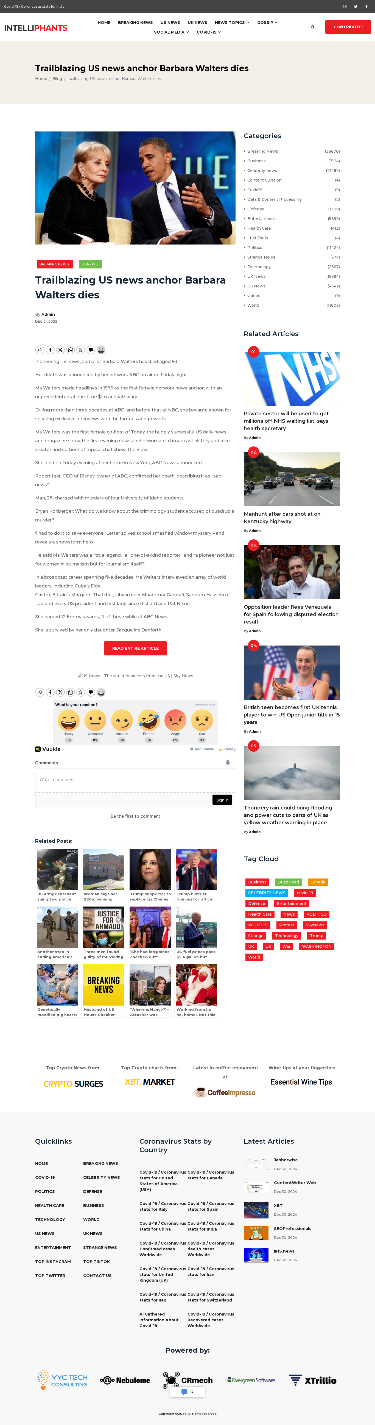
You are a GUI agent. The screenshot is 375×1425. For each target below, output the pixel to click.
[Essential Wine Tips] (302, 1081)
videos (252, 295)
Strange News (260, 257)
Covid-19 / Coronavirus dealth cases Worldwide (211, 1249)
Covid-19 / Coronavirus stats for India (211, 1226)
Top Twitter (50, 1275)
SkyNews (315, 924)
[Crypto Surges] (73, 1083)
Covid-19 (207, 32)
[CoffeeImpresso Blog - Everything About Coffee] (225, 1091)
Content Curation (263, 180)
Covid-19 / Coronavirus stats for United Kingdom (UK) (162, 1274)
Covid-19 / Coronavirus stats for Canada (211, 1175)
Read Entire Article (135, 648)
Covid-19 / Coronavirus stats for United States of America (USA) (162, 1181)
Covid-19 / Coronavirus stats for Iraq (162, 1297)
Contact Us (97, 1275)
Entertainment (261, 218)
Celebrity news (261, 170)
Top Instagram (53, 1261)
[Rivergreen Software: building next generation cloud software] (250, 1379)
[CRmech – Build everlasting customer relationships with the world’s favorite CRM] (187, 1379)
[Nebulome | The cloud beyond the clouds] (125, 1379)
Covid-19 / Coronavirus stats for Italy (162, 1206)
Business (255, 160)
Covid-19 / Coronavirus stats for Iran (211, 1271)
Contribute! (348, 26)
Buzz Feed (288, 882)
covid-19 (305, 892)
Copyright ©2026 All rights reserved (188, 1414)
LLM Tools (256, 237)
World (252, 305)
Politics (253, 247)
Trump (316, 935)
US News (170, 22)
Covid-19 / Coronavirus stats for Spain (211, 1206)
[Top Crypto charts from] (149, 1081)
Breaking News (135, 22)
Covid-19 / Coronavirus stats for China (162, 1226)
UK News (197, 22)
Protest (286, 924)
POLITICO (316, 914)
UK (251, 946)
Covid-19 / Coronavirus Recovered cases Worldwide (211, 1320)
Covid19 (253, 189)
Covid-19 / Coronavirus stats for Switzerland (211, 1297)
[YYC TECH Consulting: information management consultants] (62, 1379)
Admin (48, 314)
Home (104, 22)
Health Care (258, 228)
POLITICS (258, 924)
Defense (254, 209)
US (268, 946)
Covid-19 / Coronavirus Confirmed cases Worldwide (47, 6)
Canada (317, 882)
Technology (258, 266)
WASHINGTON (317, 946)
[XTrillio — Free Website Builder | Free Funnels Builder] (313, 1379)
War (286, 946)
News (289, 914)
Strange (256, 935)
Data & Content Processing (273, 199)
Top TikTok (96, 1261)
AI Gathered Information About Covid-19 (159, 1320)
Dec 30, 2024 (285, 1169)
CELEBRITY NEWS (267, 892)
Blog (57, 78)
